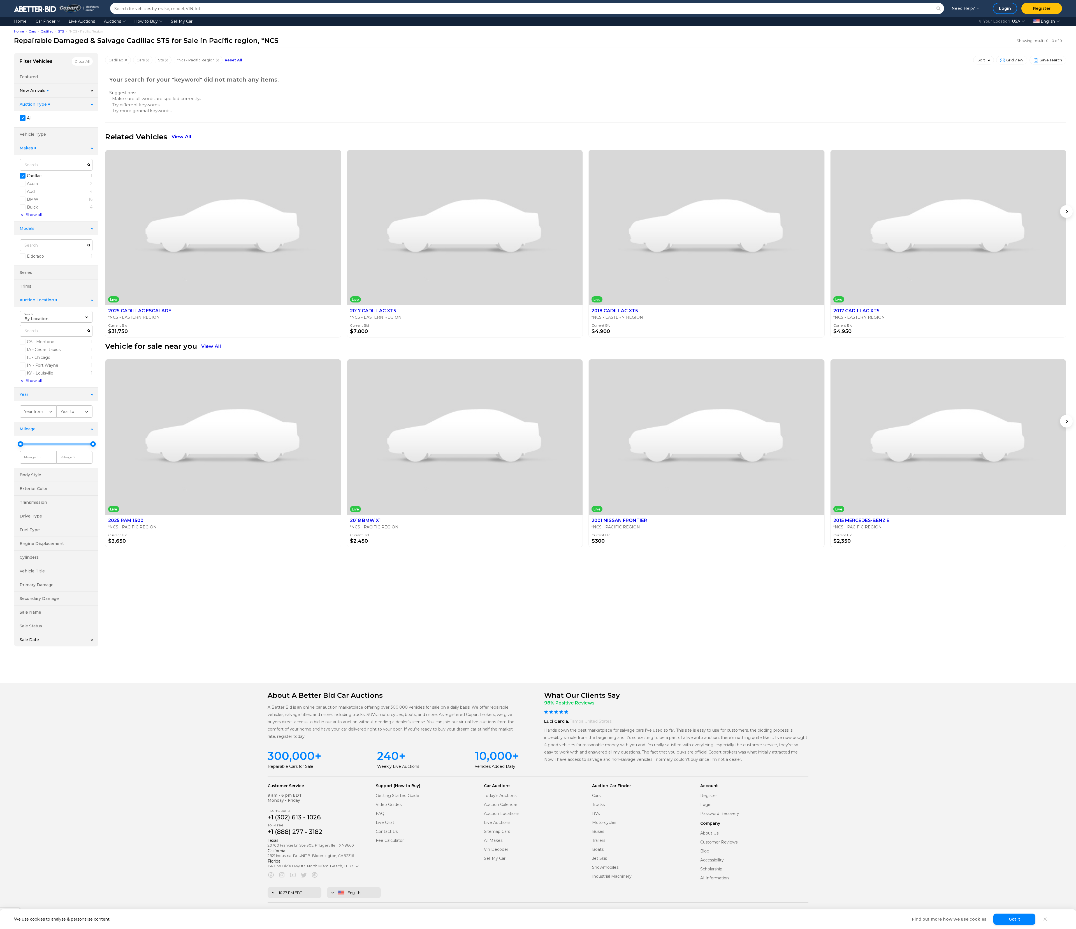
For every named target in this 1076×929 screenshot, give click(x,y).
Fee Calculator (390, 840)
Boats (598, 849)
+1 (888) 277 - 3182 (295, 832)
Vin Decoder (496, 849)
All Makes (493, 840)
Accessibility (712, 860)
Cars (32, 31)
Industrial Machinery (612, 876)
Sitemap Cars (497, 831)
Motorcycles (604, 822)
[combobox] (56, 317)
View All (181, 136)
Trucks (598, 804)
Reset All (233, 60)
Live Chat (385, 822)
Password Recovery (719, 813)
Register (708, 795)
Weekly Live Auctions (398, 766)
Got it (1014, 919)
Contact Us (387, 831)
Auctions (112, 21)
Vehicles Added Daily (495, 766)
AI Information (714, 878)
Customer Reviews (719, 842)
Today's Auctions (500, 795)
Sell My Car (182, 21)
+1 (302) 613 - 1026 (294, 817)
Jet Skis (599, 858)
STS (61, 31)
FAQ (380, 813)
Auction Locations (501, 813)
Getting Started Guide (397, 795)
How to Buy (146, 21)
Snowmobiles (605, 867)
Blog (704, 851)
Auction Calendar (500, 804)
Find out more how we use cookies (949, 919)
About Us (709, 833)
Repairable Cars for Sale (290, 766)
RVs (596, 813)
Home (20, 21)
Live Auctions (82, 21)
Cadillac (47, 31)
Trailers (598, 840)
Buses (598, 831)
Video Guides (389, 804)
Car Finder (45, 21)
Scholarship (711, 869)
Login (705, 804)
